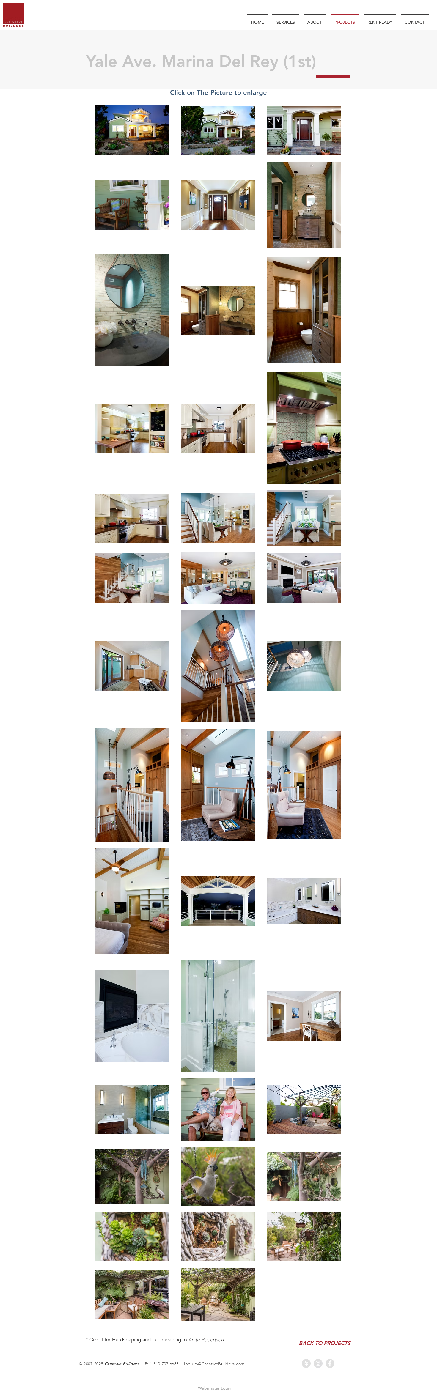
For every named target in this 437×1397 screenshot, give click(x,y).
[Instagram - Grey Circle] (318, 1363)
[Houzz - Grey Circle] (306, 1363)
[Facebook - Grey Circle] (330, 1363)
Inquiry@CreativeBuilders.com (214, 1363)
